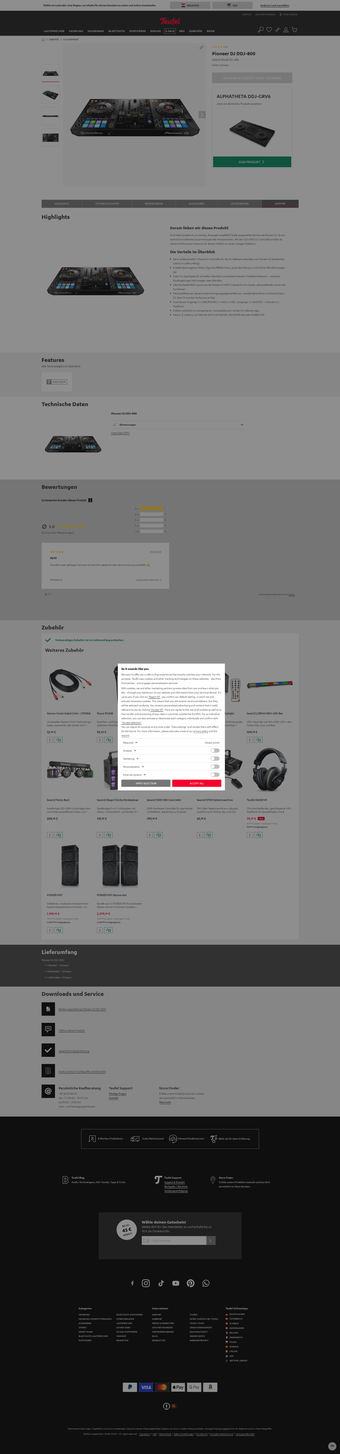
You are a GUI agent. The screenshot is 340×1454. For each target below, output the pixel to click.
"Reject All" (154, 696)
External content (132, 774)
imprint (125, 735)
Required (128, 742)
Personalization (131, 766)
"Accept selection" (131, 722)
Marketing (128, 758)
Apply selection (146, 783)
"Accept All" (156, 709)
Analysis (127, 750)
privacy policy (200, 731)
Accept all (197, 783)
